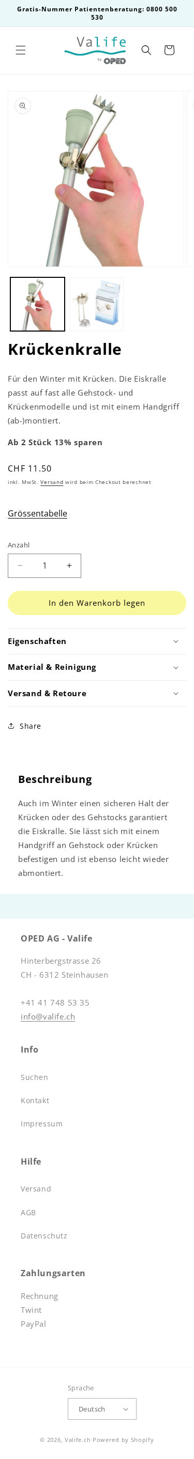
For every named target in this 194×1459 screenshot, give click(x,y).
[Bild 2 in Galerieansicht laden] (97, 304)
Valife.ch (78, 1440)
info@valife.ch (48, 1016)
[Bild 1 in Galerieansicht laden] (37, 304)
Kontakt (35, 1100)
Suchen (35, 1077)
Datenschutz (44, 1236)
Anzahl (18, 545)
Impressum (42, 1123)
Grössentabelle (37, 513)
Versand (51, 481)
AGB (28, 1212)
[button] (20, 50)
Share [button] (30, 726)
